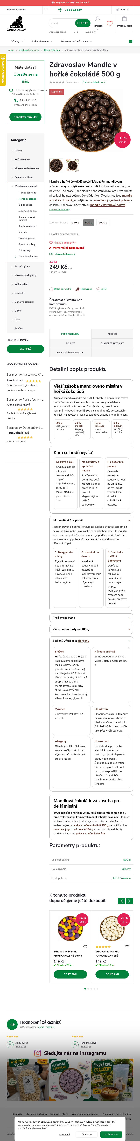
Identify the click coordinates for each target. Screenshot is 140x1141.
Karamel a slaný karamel (26, 218)
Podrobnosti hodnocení (94, 82)
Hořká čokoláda (27, 198)
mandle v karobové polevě (107, 205)
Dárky (18, 310)
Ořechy (18, 150)
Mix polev (23, 232)
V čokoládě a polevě (26, 186)
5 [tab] (97, 989)
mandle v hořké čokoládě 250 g (89, 825)
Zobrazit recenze (45, 1027)
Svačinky (90, 32)
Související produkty (68, 352)
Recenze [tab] (112, 334)
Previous (121, 901)
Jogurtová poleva (27, 211)
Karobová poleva (27, 226)
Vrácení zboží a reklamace (85, 1114)
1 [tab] (85, 989)
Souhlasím (113, 1134)
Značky (19, 328)
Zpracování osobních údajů (116, 1114)
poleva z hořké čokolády (90, 833)
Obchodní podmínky (36, 1114)
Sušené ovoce (22, 159)
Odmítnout (87, 1134)
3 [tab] (91, 989)
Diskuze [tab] (70, 343)
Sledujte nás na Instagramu (75, 1053)
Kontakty (17, 1114)
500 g (127, 860)
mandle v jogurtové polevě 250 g (73, 829)
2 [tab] (88, 989)
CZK (123, 9)
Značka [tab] (112, 343)
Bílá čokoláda (25, 204)
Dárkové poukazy (24, 302)
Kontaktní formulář (25, 117)
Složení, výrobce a (71, 641)
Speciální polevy (26, 244)
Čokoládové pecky (28, 256)
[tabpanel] (70, 947)
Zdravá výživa (22, 266)
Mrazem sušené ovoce (27, 168)
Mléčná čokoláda (27, 192)
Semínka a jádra (24, 177)
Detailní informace (58, 209)
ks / (25, 349)
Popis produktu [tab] (70, 334)
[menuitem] (17, 41)
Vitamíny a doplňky (25, 275)
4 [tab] (94, 989)
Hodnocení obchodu (16, 9)
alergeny (83, 641)
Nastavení (64, 1134)
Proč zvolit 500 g (64, 618)
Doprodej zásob (57, 32)
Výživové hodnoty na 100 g (71, 629)
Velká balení (21, 284)
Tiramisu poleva (26, 238)
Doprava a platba (59, 1114)
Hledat (82, 23)
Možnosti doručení (65, 254)
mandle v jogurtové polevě (112, 200)
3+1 (76, 32)
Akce (17, 319)
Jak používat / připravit (68, 520)
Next (129, 901)
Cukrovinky (24, 250)
